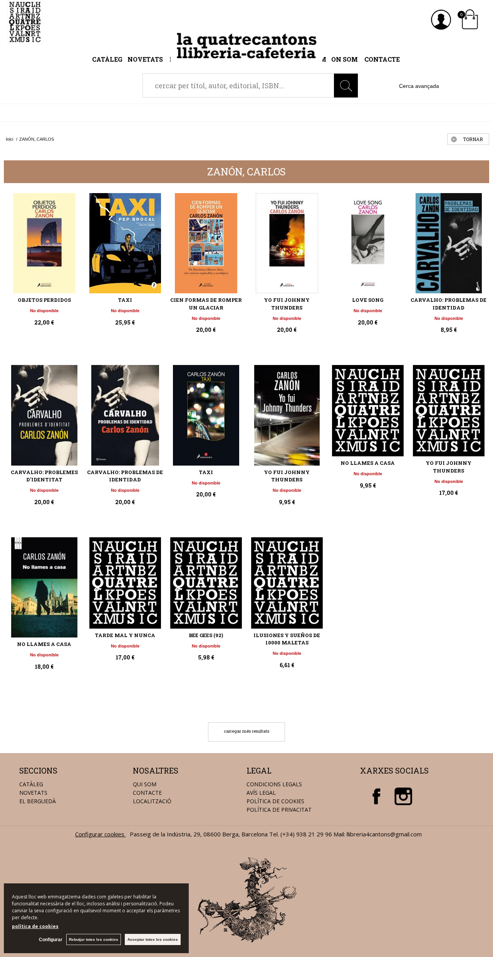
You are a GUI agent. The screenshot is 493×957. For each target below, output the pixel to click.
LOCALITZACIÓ (152, 801)
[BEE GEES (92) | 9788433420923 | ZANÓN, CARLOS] (206, 583)
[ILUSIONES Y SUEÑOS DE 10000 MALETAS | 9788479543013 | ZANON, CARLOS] (287, 583)
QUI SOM (144, 784)
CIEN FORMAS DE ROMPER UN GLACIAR (206, 303)
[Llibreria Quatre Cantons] (25, 40)
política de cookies (35, 926)
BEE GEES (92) (206, 635)
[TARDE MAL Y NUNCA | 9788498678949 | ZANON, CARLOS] (125, 583)
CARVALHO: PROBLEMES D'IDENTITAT (44, 476)
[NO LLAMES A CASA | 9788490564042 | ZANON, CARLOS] (368, 410)
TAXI (125, 299)
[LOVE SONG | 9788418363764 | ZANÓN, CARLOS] (368, 243)
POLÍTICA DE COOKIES (275, 801)
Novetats (145, 59)
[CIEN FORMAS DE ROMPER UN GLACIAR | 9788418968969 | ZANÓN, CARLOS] (206, 243)
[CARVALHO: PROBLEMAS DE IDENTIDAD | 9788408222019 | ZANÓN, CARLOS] (449, 243)
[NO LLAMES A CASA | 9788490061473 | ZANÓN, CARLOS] (44, 587)
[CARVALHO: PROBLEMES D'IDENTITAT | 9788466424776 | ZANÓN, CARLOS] (44, 415)
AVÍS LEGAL (261, 792)
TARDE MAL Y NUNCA (125, 635)
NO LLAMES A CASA (367, 462)
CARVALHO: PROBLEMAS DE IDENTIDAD (448, 303)
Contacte (382, 59)
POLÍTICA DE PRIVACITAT (279, 809)
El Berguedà (37, 801)
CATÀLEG (31, 784)
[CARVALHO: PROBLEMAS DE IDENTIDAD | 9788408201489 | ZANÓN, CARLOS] (125, 415)
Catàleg (107, 59)
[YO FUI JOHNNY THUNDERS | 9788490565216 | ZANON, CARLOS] (287, 415)
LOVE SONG (367, 299)
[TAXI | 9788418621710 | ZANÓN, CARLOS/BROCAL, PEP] (125, 243)
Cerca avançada (419, 86)
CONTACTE (147, 792)
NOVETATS (33, 792)
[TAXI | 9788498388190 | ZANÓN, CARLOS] (206, 415)
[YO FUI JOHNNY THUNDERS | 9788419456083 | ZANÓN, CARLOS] (287, 243)
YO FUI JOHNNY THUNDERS (287, 303)
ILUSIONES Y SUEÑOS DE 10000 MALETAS (286, 639)
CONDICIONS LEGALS (274, 784)
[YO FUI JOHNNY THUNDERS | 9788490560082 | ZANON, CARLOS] (449, 410)
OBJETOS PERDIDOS (44, 299)
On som (344, 59)
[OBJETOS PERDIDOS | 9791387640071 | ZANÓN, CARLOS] (44, 243)
